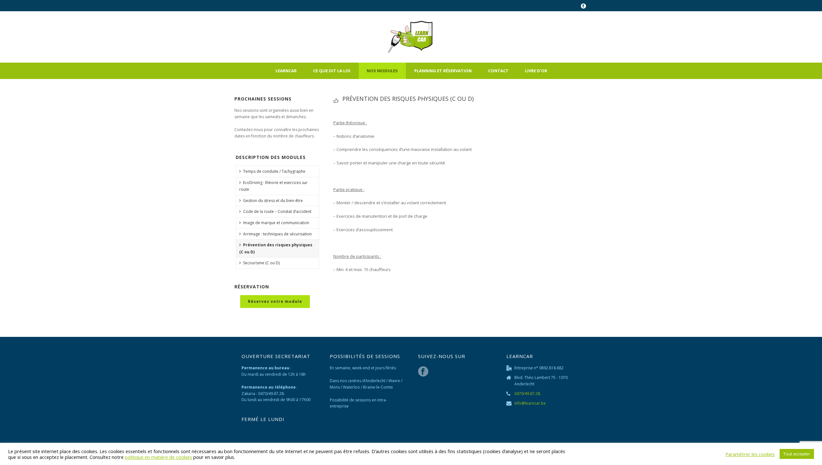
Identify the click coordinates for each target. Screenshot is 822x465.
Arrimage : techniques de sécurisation (277, 234)
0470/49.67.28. (527, 393)
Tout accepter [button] (796, 454)
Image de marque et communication (276, 222)
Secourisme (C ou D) (261, 263)
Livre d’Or (536, 71)
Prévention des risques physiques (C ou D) (275, 248)
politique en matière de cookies (158, 457)
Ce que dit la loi (331, 71)
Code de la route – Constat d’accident (277, 211)
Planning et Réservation (443, 71)
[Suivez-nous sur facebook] (423, 371)
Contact (498, 71)
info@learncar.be (530, 403)
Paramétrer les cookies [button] (750, 454)
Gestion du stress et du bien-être (273, 200)
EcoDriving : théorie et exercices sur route (273, 186)
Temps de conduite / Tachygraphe (274, 171)
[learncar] (411, 37)
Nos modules (382, 71)
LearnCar (286, 71)
